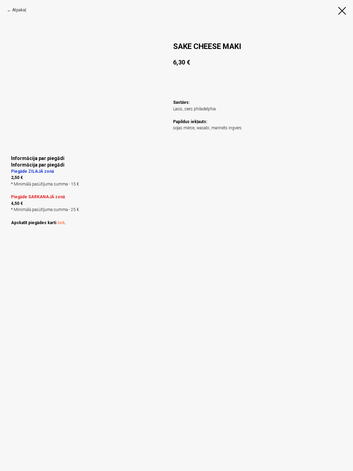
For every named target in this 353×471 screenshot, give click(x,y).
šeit (60, 222)
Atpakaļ (19, 10)
